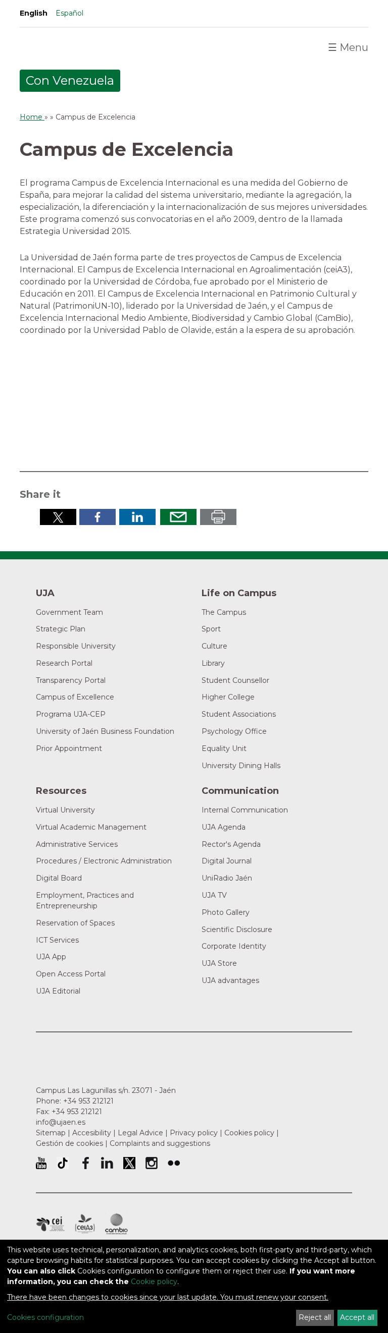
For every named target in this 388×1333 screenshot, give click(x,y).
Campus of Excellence (75, 697)
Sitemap (51, 1132)
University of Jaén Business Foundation (105, 731)
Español (69, 13)
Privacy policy (194, 1132)
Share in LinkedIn (137, 517)
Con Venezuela (70, 80)
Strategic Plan (60, 628)
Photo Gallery (226, 912)
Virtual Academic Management (91, 827)
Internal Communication (245, 810)
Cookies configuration (45, 1317)
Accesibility (91, 1132)
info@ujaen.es (60, 1122)
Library (213, 663)
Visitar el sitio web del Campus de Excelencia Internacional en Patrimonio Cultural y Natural (300, 407)
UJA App (51, 956)
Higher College (228, 697)
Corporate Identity (234, 946)
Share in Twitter (58, 517)
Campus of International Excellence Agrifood (85, 1224)
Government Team (69, 612)
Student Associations (239, 714)
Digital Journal (227, 860)
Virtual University (65, 810)
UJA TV (214, 895)
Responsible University (76, 646)
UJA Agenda (224, 827)
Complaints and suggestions (160, 1143)
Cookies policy (249, 1132)
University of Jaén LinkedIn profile (107, 1163)
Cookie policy (154, 1281)
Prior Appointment (69, 748)
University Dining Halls (241, 765)
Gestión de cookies (69, 1143)
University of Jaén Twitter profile (129, 1163)
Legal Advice (140, 1132)
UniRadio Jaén (227, 878)
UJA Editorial (58, 991)
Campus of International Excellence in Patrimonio (50, 1224)
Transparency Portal (71, 680)
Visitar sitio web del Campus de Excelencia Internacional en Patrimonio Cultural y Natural (92, 407)
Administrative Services (77, 844)
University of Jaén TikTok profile (63, 1163)
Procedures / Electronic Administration (104, 860)
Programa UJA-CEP (71, 714)
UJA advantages (230, 980)
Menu (348, 47)
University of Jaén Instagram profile (152, 1163)
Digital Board (59, 878)
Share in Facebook (97, 517)
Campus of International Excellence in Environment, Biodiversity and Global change (116, 1224)
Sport (211, 628)
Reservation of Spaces (75, 923)
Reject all (315, 1317)
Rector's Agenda (231, 844)
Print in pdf (218, 517)
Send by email (178, 517)
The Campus (224, 612)
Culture (214, 646)
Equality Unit (224, 748)
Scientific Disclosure (237, 929)
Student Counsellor (235, 680)
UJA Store (219, 963)
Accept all (357, 1317)
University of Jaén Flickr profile (174, 1163)
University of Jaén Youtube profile (41, 1163)
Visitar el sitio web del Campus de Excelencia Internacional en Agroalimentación (198, 407)
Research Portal (64, 663)
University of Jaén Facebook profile (85, 1163)
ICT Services (57, 940)
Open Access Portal (71, 973)
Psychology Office (234, 731)
